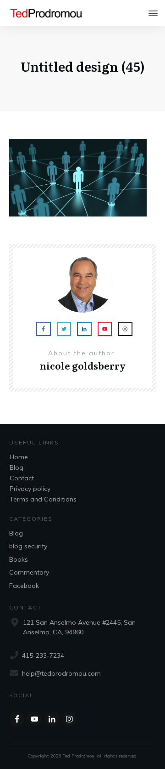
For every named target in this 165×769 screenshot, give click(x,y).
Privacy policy (30, 488)
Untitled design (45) (83, 66)
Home (19, 457)
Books (18, 559)
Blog (16, 467)
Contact (22, 478)
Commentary (29, 572)
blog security (28, 546)
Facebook (24, 585)
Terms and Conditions (43, 499)
